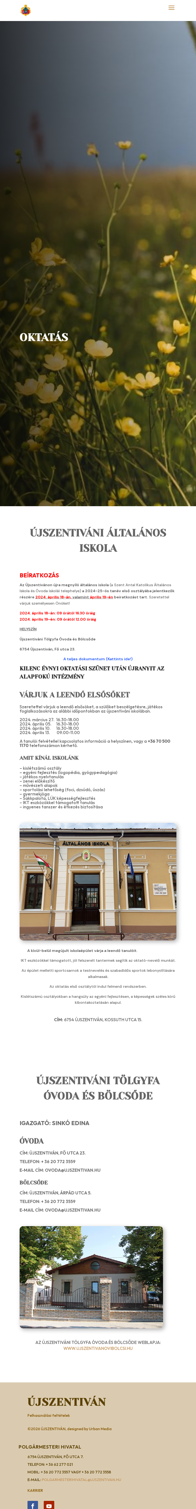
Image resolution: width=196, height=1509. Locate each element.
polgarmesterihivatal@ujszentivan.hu (81, 1479)
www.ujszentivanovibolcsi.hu (98, 1348)
